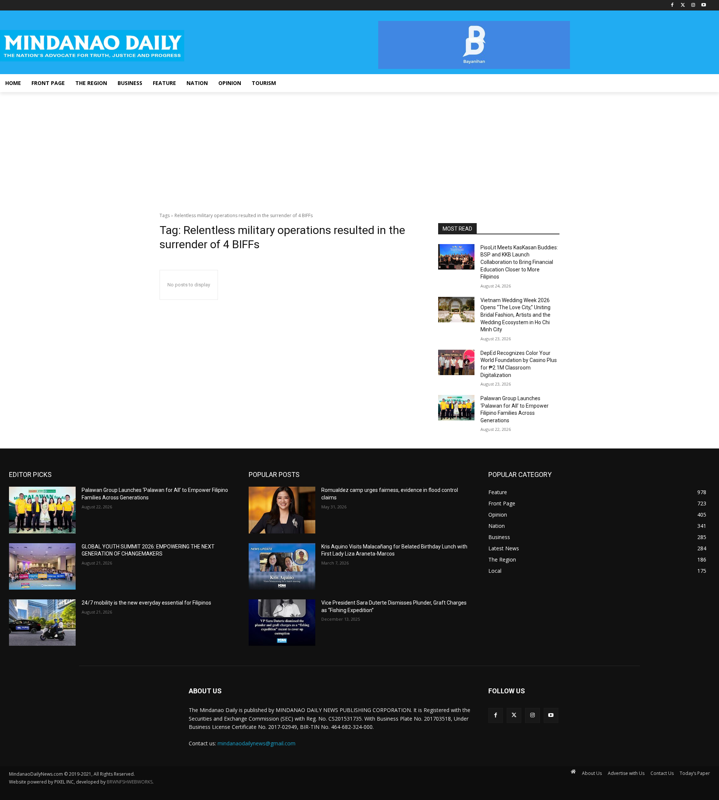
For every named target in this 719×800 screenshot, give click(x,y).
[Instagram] (693, 5)
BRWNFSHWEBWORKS (129, 782)
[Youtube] (703, 5)
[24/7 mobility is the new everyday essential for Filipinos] (42, 622)
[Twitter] (683, 5)
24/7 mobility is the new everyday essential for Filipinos (146, 603)
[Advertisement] (359, 148)
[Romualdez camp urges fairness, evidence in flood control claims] (282, 510)
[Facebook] (672, 5)
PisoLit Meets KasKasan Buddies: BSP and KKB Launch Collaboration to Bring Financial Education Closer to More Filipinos (519, 262)
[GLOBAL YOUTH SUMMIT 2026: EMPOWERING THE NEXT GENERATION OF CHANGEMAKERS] (42, 566)
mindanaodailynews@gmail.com (256, 743)
